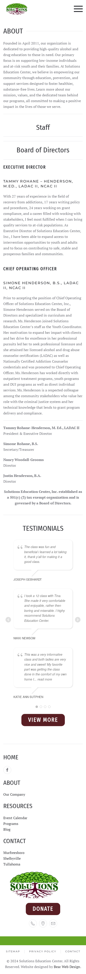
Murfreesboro (13, 852)
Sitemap (13, 951)
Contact (72, 951)
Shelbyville (12, 858)
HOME (10, 757)
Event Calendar (15, 817)
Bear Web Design (67, 966)
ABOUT (11, 782)
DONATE (43, 909)
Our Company (14, 794)
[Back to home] (17, 9)
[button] (78, 9)
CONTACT (14, 841)
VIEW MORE (43, 720)
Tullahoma (11, 864)
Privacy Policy (42, 951)
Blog (6, 829)
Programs (10, 823)
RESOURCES (17, 806)
